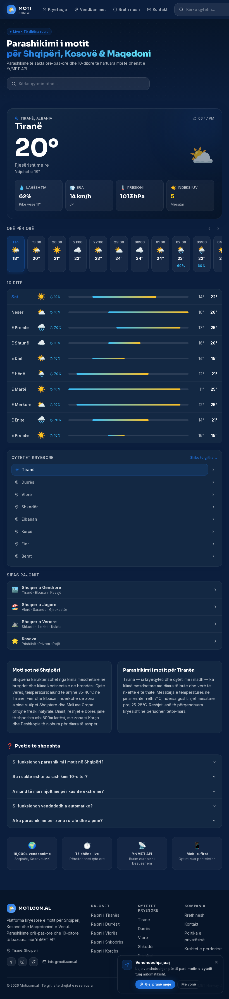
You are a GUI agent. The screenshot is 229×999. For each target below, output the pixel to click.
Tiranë (144, 919)
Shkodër (146, 946)
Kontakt (160, 9)
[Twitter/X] (33, 961)
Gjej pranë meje (158, 984)
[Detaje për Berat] (213, 556)
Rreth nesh (129, 9)
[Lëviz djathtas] (218, 228)
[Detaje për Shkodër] (213, 507)
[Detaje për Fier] (213, 544)
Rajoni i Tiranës (105, 915)
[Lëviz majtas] (209, 228)
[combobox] (82, 84)
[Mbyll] (216, 962)
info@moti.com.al (62, 962)
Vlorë (143, 937)
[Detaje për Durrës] (213, 482)
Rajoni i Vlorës (104, 933)
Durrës (144, 928)
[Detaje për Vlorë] (213, 494)
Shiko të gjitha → (204, 457)
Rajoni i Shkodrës (107, 942)
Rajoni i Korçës (104, 951)
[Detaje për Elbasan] (213, 519)
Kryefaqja (57, 9)
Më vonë (189, 984)
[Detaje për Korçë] (213, 531)
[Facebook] (11, 961)
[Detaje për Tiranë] (213, 469)
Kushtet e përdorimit (203, 948)
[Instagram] (22, 961)
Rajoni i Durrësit (105, 924)
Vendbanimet (93, 9)
